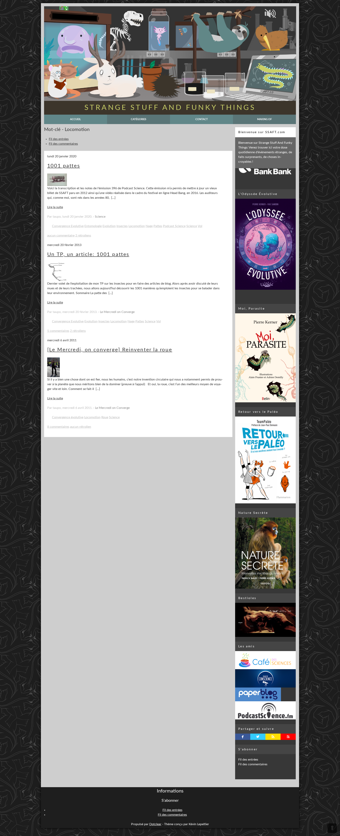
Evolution (109, 226)
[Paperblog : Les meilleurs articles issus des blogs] (265, 694)
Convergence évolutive (67, 417)
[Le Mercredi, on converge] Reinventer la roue (109, 349)
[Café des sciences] (265, 660)
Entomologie (93, 226)
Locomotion (136, 226)
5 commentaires (58, 330)
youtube (288, 737)
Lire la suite (55, 207)
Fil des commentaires (63, 143)
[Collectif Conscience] (265, 678)
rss (273, 737)
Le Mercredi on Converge (117, 312)
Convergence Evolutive (68, 226)
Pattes (157, 226)
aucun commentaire (61, 235)
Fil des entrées (59, 139)
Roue (104, 417)
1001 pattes (63, 165)
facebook (242, 737)
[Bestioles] (265, 620)
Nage (149, 226)
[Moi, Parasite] (265, 357)
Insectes (122, 226)
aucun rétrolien (80, 426)
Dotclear (155, 824)
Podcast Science (174, 226)
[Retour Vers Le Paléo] (265, 460)
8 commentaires (58, 426)
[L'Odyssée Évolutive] (265, 244)
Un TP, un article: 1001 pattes (88, 254)
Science (100, 216)
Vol (200, 226)
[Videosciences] (265, 710)
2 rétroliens (83, 235)
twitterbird (258, 737)
